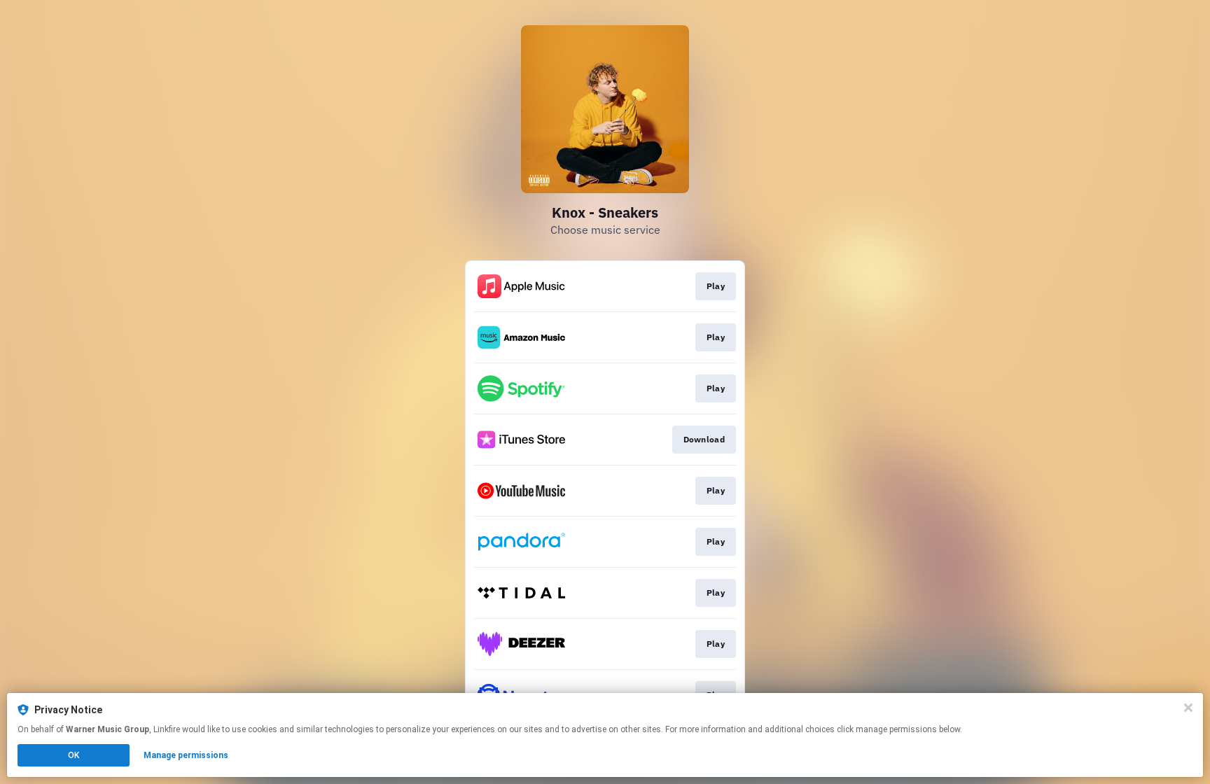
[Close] (1188, 707)
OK (73, 755)
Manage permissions (186, 755)
